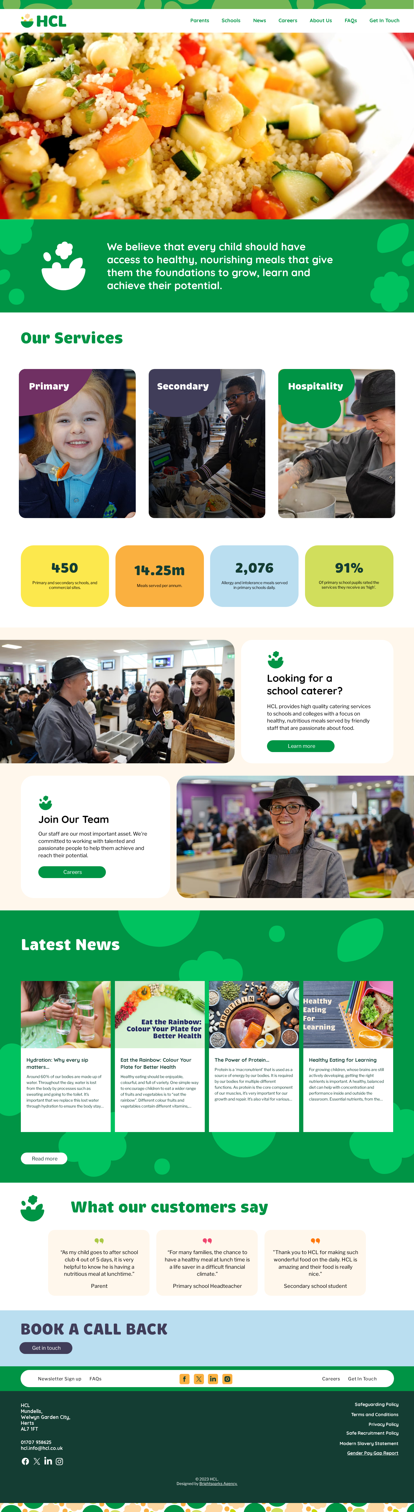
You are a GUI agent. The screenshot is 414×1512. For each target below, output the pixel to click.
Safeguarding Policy (377, 1404)
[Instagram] (59, 1461)
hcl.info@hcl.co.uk (42, 1448)
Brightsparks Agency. (218, 1483)
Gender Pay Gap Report (373, 1453)
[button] (45, 1348)
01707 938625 (36, 1442)
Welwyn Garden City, (45, 1417)
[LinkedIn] (48, 1461)
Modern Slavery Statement (369, 1443)
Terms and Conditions (375, 1414)
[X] (37, 1461)
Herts (27, 1423)
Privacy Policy (384, 1424)
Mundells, (32, 1411)
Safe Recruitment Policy (372, 1433)
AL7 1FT (29, 1429)
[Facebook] (25, 1461)
